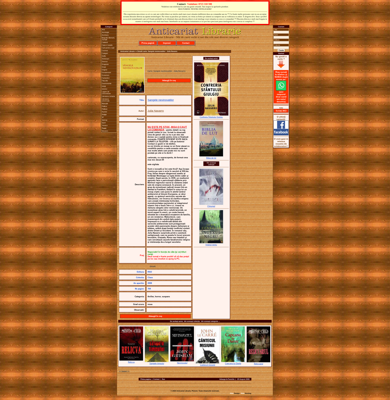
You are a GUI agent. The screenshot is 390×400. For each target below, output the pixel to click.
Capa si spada (107, 45)
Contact (185, 43)
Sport (104, 123)
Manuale (105, 103)
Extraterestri (106, 72)
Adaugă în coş (169, 80)
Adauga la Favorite (226, 379)
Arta (103, 29)
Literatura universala (105, 100)
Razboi (104, 112)
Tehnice (105, 125)
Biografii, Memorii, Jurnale (108, 39)
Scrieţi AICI (281, 111)
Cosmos (105, 50)
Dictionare (105, 59)
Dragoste (105, 64)
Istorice (104, 89)
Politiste (104, 109)
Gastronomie (106, 83)
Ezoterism (105, 75)
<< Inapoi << (124, 371)
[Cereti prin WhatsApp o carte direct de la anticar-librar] (281, 90)
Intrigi (104, 86)
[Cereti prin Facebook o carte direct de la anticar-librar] (281, 134)
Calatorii (105, 42)
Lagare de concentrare (106, 92)
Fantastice (106, 78)
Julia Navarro (156, 110)
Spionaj (104, 120)
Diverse (105, 61)
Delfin (104, 56)
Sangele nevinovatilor (161, 100)
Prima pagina (145, 379)
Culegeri (105, 53)
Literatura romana (108, 96)
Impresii (167, 43)
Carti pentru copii (108, 48)
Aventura (105, 35)
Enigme (104, 70)
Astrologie (105, 32)
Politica (104, 106)
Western (105, 131)
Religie (104, 114)
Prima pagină (148, 43)
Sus (163, 379)
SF (103, 117)
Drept (104, 67)
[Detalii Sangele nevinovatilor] (132, 92)
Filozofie (105, 81)
